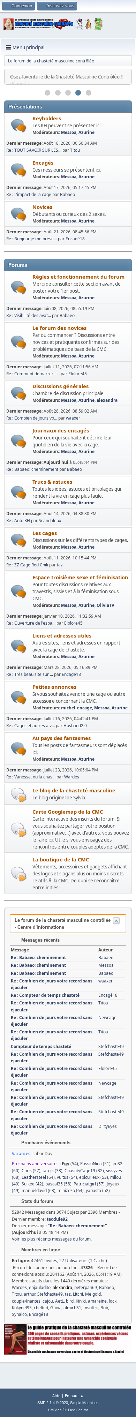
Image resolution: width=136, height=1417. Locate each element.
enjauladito (40, 1287)
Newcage (107, 1017)
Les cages (44, 532)
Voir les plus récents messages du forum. (52, 1239)
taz (60, 565)
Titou (75, 150)
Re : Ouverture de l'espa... (30, 623)
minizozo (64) (71, 1190)
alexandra (107, 400)
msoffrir (90, 1308)
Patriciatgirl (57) (89, 1184)
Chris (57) (31, 1171)
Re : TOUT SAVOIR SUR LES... (33, 150)
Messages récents (40, 940)
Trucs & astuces (52, 481)
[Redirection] (19, 794)
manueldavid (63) (38, 1190)
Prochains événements (45, 1142)
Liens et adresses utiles (61, 635)
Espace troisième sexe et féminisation (80, 577)
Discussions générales (60, 386)
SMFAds (54, 1410)
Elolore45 (77, 374)
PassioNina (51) (95, 1164)
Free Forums (78, 1410)
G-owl (55, 1308)
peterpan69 (85, 1287)
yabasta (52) (98, 1190)
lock (112, 1301)
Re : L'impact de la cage (28, 194)
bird (70, 1301)
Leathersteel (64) (38, 1177)
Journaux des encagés (60, 430)
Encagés (42, 162)
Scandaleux (50, 520)
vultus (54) (67, 1177)
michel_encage (76, 708)
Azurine (86, 132)
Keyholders (46, 118)
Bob (104, 1308)
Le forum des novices (59, 327)
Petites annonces (54, 686)
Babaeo (67, 194)
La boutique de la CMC (60, 859)
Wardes (71, 777)
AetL (59, 1301)
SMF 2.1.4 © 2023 (52, 1403)
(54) (70, 1164)
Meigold (93, 1294)
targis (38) (52, 1171)
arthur (29, 1294)
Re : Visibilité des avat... (28, 315)
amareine (97, 1301)
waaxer (73, 418)
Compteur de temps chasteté (41, 1046)
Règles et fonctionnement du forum (78, 276)
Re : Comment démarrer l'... (33, 374)
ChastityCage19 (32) (84, 1171)
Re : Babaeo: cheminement (32, 469)
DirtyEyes (107, 1126)
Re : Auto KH (18, 520)
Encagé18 (75, 239)
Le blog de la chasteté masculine (73, 790)
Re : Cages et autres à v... (30, 726)
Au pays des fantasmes (61, 737)
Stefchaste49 (111, 1046)
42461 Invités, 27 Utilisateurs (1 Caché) (59, 1261)
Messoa (68, 132)
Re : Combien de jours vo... (31, 418)
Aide (56, 1395)
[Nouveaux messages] (19, 126)
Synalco (19, 1314)
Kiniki (81, 1301)
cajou (48, 1301)
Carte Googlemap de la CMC (67, 811)
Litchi (78, 1294)
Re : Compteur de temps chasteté (45, 995)
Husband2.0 (75, 726)
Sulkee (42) (32, 1184)
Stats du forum (36, 1201)
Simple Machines (84, 1403)
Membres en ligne (40, 1249)
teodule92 (57, 1219)
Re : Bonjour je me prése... (31, 239)
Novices (42, 206)
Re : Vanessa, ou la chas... (30, 777)
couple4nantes (26, 1301)
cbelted (41, 1308)
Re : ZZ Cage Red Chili (27, 565)
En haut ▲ (74, 1395)
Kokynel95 (22, 1308)
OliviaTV (105, 605)
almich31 (72, 1308)
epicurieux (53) (93, 1177)
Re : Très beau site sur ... (29, 674)
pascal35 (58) (58, 1184)
